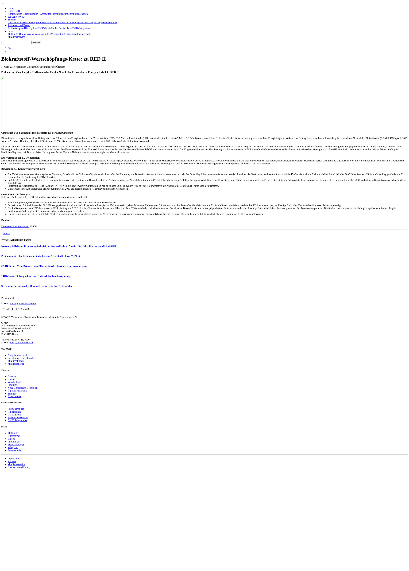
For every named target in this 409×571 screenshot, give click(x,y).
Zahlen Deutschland (61, 28)
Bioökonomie (110, 22)
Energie (99, 22)
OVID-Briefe (44, 28)
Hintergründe (31, 28)
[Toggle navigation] (2, 3)
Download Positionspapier (15, 226)
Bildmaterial (25, 34)
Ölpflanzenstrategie (85, 22)
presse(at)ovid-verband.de (23, 303)
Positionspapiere (16, 28)
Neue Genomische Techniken (61, 22)
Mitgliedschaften (79, 13)
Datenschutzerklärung (19, 467)
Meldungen (13, 34)
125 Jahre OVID (16, 16)
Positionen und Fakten (19, 25)
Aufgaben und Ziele (18, 13)
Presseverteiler (84, 34)
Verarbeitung (30, 22)
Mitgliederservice (16, 36)
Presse (11, 31)
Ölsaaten (12, 22)
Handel (20, 22)
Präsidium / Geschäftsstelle (41, 13)
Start (10, 48)
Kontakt (12, 461)
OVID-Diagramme (81, 28)
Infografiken (45, 34)
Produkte (41, 22)
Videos (35, 34)
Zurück (6, 233)
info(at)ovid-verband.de (21, 342)
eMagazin (72, 34)
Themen (12, 19)
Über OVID (14, 11)
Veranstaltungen (59, 34)
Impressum (13, 458)
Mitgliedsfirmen (63, 13)
